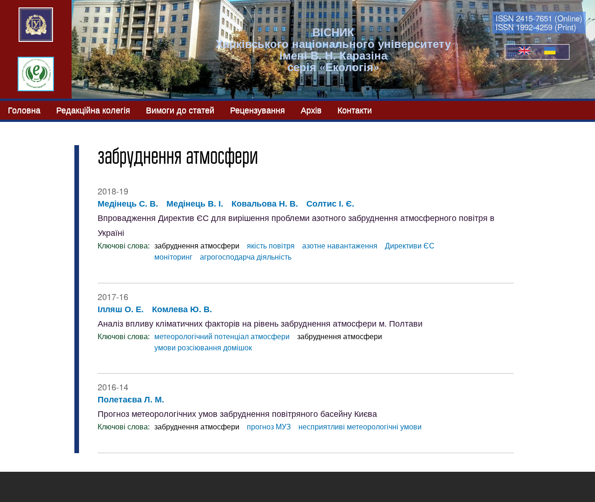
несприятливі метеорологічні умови (360, 427)
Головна (24, 109)
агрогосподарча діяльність (245, 257)
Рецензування (257, 109)
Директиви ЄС (410, 246)
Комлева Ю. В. (182, 309)
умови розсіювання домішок (203, 348)
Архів (311, 109)
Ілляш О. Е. (121, 309)
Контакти (354, 109)
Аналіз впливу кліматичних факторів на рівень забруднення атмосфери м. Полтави (260, 323)
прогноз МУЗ (269, 427)
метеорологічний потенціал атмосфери (222, 337)
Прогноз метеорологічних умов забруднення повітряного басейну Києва (237, 414)
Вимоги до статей (180, 109)
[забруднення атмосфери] (524, 51)
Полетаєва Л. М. (131, 399)
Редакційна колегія (93, 109)
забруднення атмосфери (196, 246)
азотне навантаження (339, 246)
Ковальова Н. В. (264, 203)
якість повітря (271, 246)
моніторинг (173, 257)
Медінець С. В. (128, 203)
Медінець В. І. (194, 203)
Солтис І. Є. (330, 203)
